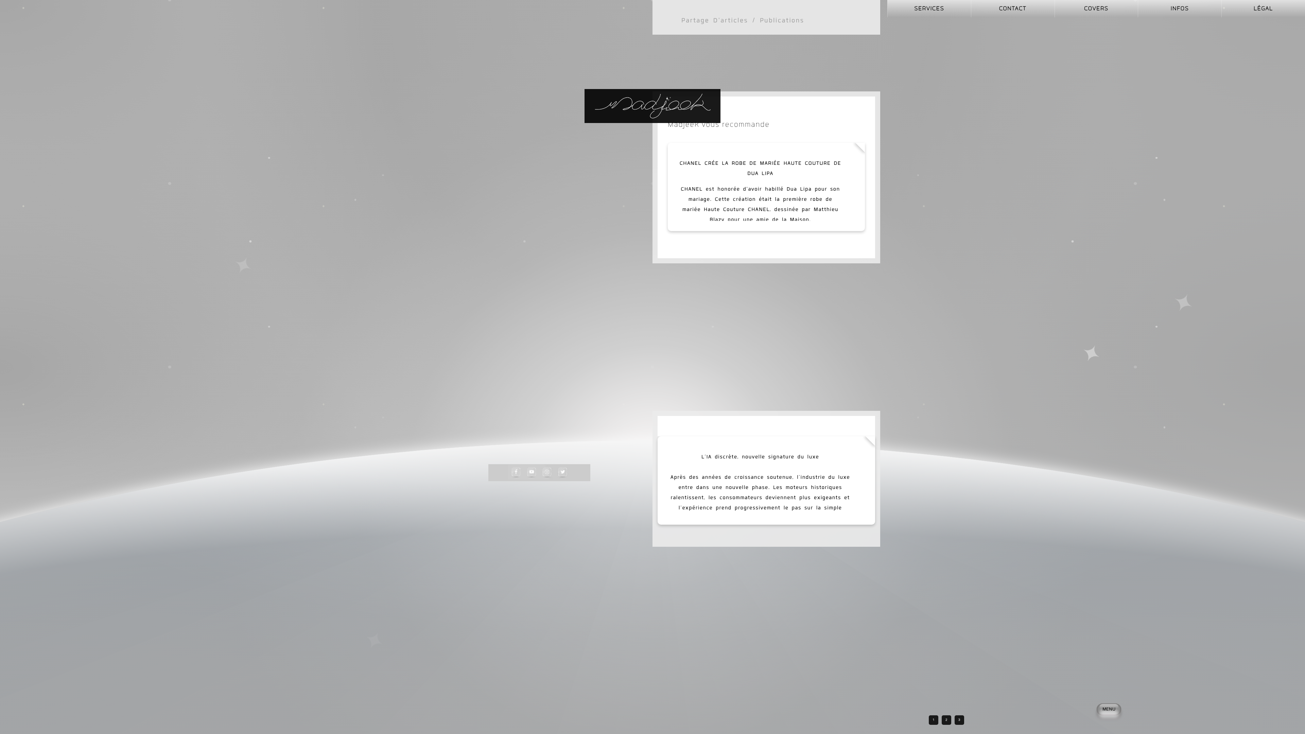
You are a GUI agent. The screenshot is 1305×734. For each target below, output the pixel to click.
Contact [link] (1013, 8)
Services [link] (929, 8)
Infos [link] (1180, 8)
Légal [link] (1263, 8)
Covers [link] (1096, 8)
